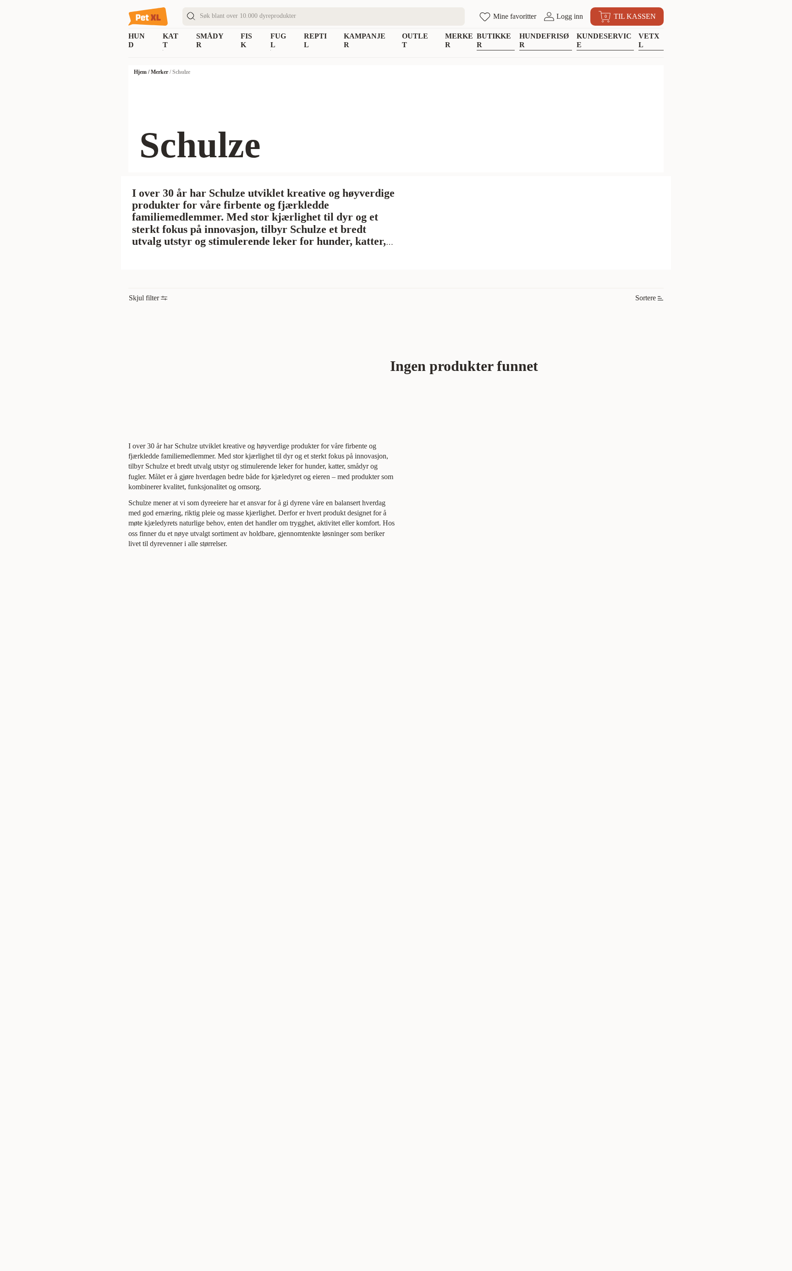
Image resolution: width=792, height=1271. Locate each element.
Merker (159, 72)
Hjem (140, 72)
